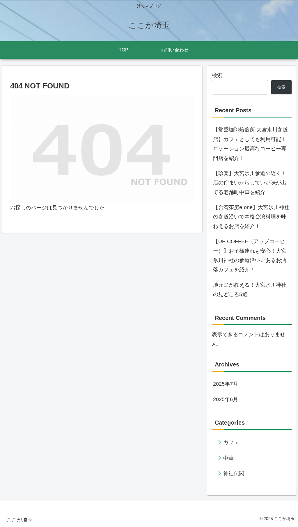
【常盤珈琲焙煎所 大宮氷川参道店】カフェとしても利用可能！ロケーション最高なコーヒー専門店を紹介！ (250, 144)
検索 (217, 75)
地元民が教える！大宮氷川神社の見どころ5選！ (249, 289)
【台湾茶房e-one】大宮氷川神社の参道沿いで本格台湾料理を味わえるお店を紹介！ (251, 216)
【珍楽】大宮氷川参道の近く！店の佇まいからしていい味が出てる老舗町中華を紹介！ (249, 182)
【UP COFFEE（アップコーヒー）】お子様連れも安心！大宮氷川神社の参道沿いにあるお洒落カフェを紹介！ (249, 255)
